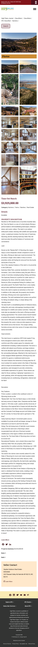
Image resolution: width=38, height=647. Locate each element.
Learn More (5, 540)
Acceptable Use (23, 643)
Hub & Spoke (22, 640)
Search (5, 26)
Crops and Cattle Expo (15, 1)
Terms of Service (7, 643)
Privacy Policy (15, 643)
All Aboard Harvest (5, 3)
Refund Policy (31, 643)
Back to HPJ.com (5, 1)
